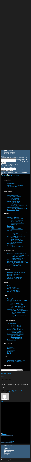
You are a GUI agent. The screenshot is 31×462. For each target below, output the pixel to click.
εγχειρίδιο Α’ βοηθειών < (17, 246)
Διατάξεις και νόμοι (12, 230)
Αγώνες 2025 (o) (15, 204)
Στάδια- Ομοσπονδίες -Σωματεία (16, 236)
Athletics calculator (9, 450)
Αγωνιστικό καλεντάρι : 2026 (15, 185)
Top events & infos (12, 186)
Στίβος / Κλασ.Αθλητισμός (14, 265)
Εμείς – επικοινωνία (9, 153)
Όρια (5, 295)
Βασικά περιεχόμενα (9, 152)
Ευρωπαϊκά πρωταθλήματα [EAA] (16, 261)
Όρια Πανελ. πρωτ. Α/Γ (17, 304)
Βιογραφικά (10, 226)
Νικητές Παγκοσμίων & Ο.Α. (18, 258)
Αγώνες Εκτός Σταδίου (13, 207)
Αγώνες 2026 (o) (15, 202)
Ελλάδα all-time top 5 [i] (17, 332)
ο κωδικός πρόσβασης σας (23, 161)
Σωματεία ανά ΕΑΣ (16, 239)
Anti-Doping (10, 227)
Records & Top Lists (9, 320)
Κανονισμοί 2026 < (12, 275)
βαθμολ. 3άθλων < (16, 290)
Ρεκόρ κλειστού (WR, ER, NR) (15, 329)
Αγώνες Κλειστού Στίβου (14, 196)
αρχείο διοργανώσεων (13, 188)
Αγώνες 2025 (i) (15, 199)
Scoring (6, 282)
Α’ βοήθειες (10, 245)
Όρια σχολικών (11, 299)
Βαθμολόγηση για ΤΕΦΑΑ (14, 291)
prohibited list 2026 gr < (17, 229)
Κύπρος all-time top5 (16, 338)
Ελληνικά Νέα (11, 348)
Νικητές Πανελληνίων (16, 256)
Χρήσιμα (6, 213)
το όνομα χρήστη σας (21, 159)
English (6, 454)
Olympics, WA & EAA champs (19, 205)
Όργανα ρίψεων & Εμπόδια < (15, 277)
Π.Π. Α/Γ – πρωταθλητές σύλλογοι (20, 255)
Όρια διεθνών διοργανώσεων (15, 309)
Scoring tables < (11, 287)
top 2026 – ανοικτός (16, 325)
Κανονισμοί (7, 269)
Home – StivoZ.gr (8, 150)
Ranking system (11, 285)
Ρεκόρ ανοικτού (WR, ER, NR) (15, 334)
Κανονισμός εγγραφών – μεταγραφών (17, 223)
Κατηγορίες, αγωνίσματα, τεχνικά (16, 272)
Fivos (2, 376)
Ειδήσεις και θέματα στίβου (14, 361)
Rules (5, 447)
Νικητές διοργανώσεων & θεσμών (16, 253)
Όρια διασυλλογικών (16, 303)
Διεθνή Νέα (10, 351)
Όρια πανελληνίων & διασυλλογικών (17, 300)
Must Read (10, 347)
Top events (7, 448)
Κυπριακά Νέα (11, 350)
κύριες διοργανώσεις (12, 195)
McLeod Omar (6, 373)
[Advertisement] (15, 417)
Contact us (7, 453)
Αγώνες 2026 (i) (15, 198)
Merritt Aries (12, 392)
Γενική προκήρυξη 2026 (17, 218)
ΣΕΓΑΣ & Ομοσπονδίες (17, 240)
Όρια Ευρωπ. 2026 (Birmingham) (19, 310)
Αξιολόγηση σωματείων (17, 220)
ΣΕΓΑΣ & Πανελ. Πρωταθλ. (14, 259)
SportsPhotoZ (7, 365)
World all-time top (15, 335)
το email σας (19, 169)
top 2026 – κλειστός (16, 326)
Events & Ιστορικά (9, 250)
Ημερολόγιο (7, 180)
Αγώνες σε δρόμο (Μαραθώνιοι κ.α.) (20, 208)
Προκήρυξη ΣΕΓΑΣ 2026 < (14, 278)
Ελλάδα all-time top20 (16, 337)
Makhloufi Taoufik (17, 390)
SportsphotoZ (7, 451)
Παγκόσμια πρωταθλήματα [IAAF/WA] (17, 262)
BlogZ (9, 353)
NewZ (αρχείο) (8, 343)
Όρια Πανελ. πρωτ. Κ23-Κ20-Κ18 (20, 306)
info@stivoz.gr (12, 441)
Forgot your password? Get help (9, 164)
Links (5, 356)
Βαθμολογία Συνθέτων (13, 288)
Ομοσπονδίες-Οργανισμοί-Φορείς (16, 360)
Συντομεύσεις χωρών (16, 242)
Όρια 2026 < (14, 301)
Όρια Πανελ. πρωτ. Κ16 (17, 307)
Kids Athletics (11, 243)
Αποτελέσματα (8, 191)
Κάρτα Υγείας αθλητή (16, 234)
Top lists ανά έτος (11, 323)
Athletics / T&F (8, 445)
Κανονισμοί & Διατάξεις (13, 274)
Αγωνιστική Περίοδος (13, 217)
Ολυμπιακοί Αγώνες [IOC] (14, 264)
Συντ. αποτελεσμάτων (13, 210)
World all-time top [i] (16, 331)
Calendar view (11, 183)
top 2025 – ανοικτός (16, 328)
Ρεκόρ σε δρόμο (11, 340)
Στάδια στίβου (14, 237)
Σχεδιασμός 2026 (15, 221)
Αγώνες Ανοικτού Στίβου (13, 201)
